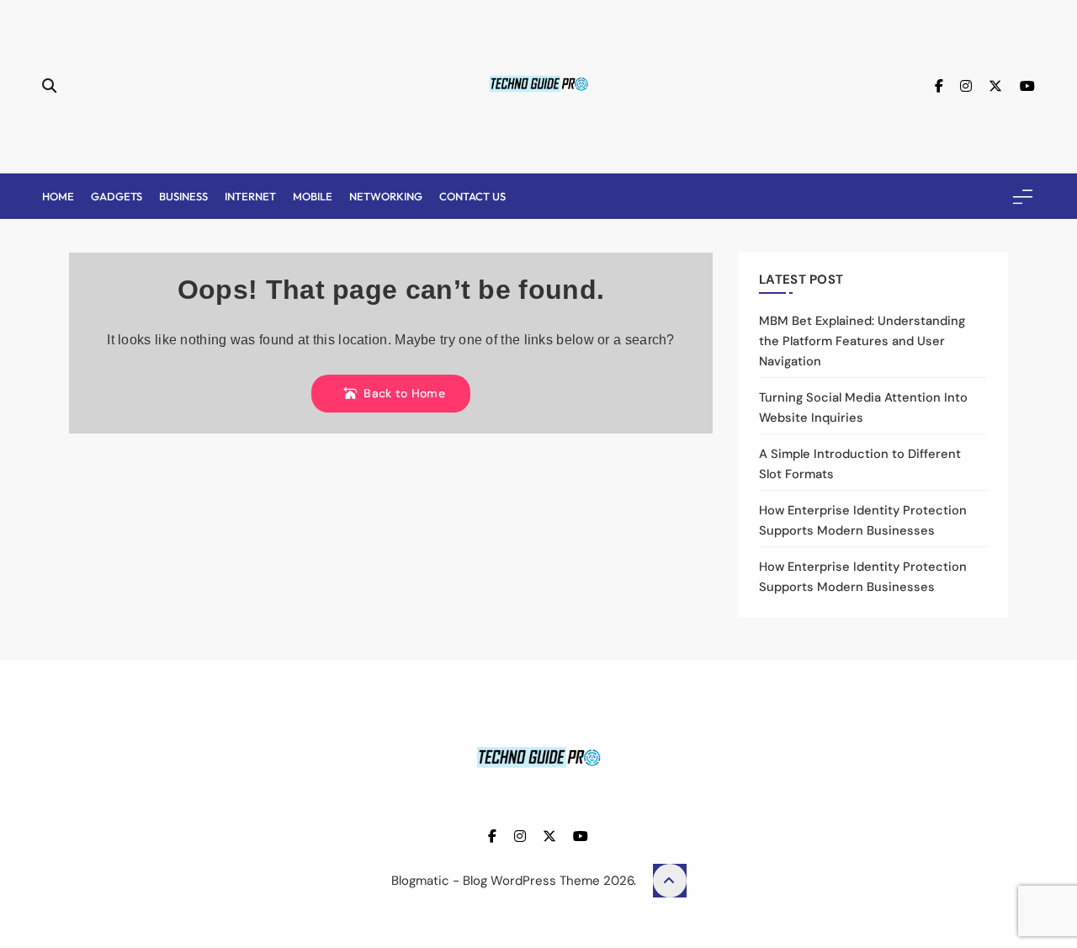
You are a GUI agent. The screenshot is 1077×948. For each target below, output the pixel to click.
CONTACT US (472, 196)
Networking (385, 196)
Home (58, 196)
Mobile (312, 196)
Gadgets (116, 196)
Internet (250, 196)
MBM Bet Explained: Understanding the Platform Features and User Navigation (862, 341)
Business (183, 196)
